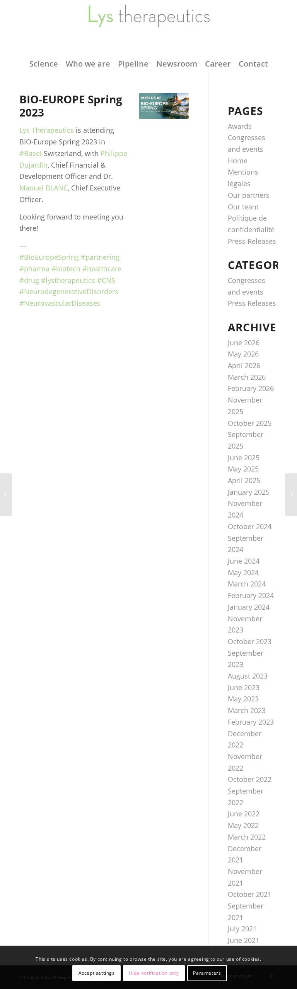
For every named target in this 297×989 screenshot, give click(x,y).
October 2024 (249, 526)
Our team (243, 206)
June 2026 (243, 342)
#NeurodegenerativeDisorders (68, 291)
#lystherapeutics (68, 280)
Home (238, 160)
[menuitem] (44, 64)
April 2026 (244, 365)
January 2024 (249, 607)
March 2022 (247, 837)
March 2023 (247, 710)
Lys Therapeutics (46, 130)
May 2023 (243, 698)
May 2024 (243, 572)
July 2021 (242, 928)
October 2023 (249, 641)
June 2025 (243, 457)
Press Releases (252, 241)
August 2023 (248, 675)
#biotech (65, 268)
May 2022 (243, 825)
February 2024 (251, 595)
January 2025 (249, 492)
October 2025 (249, 423)
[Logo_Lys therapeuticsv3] (148, 27)
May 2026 (243, 353)
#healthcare (101, 268)
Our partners (249, 195)
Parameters (207, 973)
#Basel (30, 153)
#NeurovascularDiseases (60, 303)
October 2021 (249, 894)
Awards (240, 126)
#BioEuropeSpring (49, 257)
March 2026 (247, 377)
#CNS (106, 280)
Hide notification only (154, 973)
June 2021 (243, 940)
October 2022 (249, 779)
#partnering (100, 257)
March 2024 (247, 583)
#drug (29, 280)
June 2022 (243, 813)
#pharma (34, 268)
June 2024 (243, 561)
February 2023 (251, 722)
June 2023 (243, 687)
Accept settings (97, 973)
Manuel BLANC (43, 187)
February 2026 (251, 388)
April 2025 (244, 480)
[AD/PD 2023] (291, 494)
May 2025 (243, 468)
